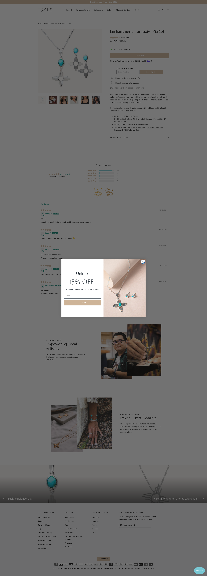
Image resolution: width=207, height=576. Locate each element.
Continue (82, 302)
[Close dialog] (143, 262)
